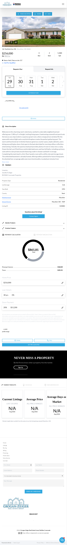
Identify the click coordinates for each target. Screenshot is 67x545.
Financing (5, 453)
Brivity (9, 542)
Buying (5, 448)
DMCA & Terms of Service (52, 542)
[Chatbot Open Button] (62, 540)
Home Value (6, 455)
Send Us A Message (33, 491)
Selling (4, 450)
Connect (5, 460)
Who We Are (6, 458)
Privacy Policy (40, 542)
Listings (5, 445)
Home (4, 443)
